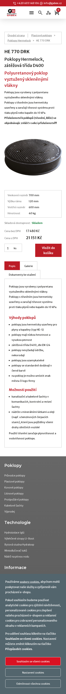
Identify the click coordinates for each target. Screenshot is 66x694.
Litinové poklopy (14, 493)
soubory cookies (29, 581)
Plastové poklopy (41, 35)
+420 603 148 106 (28, 3)
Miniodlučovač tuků (15, 550)
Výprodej (9, 511)
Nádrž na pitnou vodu (16, 556)
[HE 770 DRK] (33, 157)
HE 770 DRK (43, 40)
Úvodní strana (16, 35)
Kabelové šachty (13, 505)
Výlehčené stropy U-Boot (19, 538)
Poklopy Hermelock (19, 40)
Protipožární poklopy (16, 499)
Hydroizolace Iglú (14, 532)
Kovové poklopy (13, 487)
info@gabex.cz (53, 3)
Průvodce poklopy (14, 475)
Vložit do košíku (48, 250)
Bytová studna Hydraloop (19, 544)
